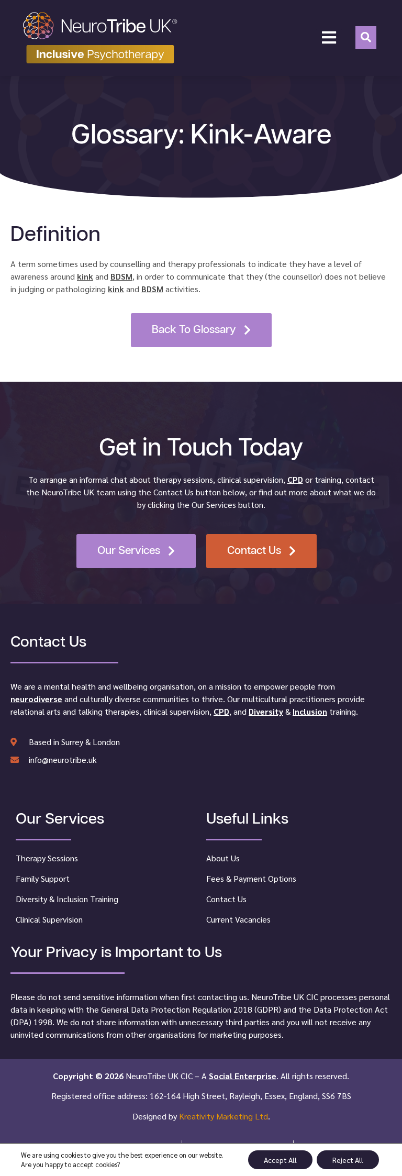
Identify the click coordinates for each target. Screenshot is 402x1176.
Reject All (347, 1159)
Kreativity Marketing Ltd (223, 1116)
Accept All (280, 1159)
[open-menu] (329, 37)
